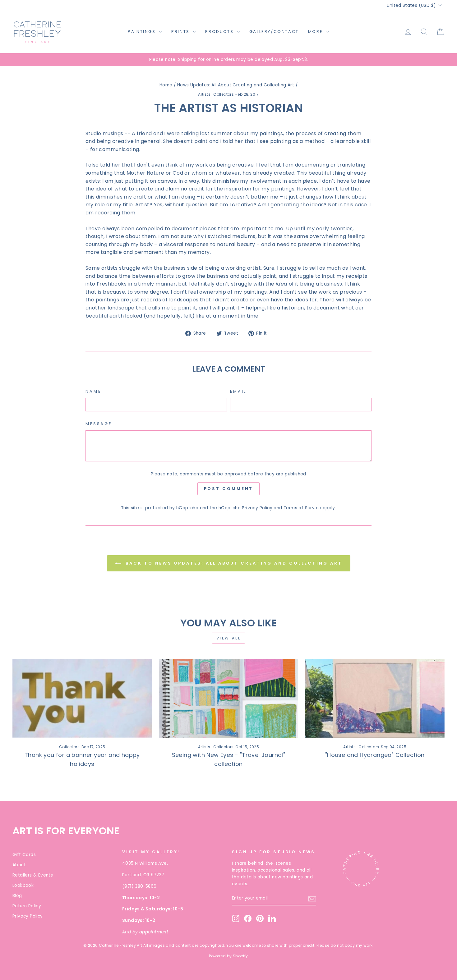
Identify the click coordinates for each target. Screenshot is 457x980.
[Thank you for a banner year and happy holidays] (82, 698)
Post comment (228, 489)
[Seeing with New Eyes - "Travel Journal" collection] (228, 698)
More (316, 31)
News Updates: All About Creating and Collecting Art (235, 85)
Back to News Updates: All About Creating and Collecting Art (233, 563)
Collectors (223, 94)
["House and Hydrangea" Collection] (375, 698)
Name (93, 391)
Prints (181, 31)
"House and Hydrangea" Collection (375, 755)
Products (220, 31)
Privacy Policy (257, 508)
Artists (204, 94)
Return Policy (26, 906)
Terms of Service (302, 508)
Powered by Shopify (228, 956)
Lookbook (23, 885)
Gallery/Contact (274, 31)
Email (238, 391)
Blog (17, 896)
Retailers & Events (32, 875)
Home (166, 85)
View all (228, 638)
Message (98, 423)
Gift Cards (24, 855)
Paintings (142, 31)
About (19, 865)
